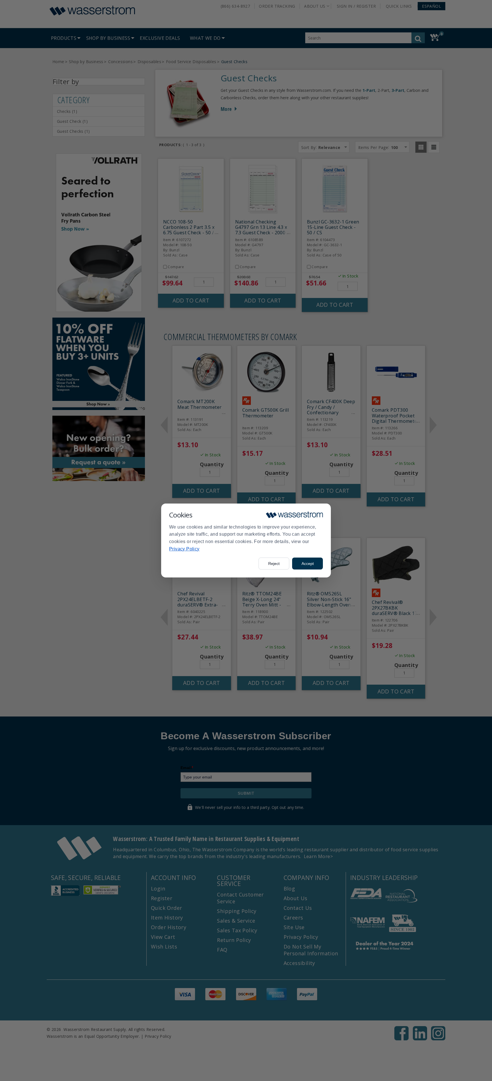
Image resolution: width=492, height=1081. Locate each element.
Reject (274, 563)
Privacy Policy (184, 548)
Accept (308, 563)
